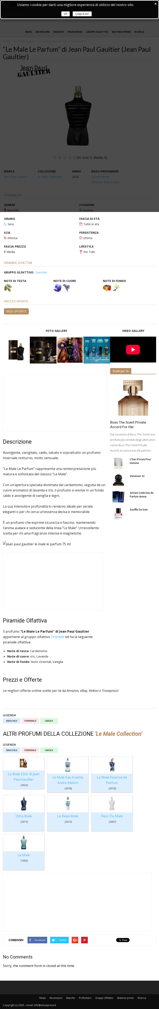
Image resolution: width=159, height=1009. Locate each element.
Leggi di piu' (82, 13)
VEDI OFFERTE (16, 311)
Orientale (41, 272)
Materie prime (125, 998)
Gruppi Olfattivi (104, 998)
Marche (70, 998)
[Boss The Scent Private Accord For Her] (133, 398)
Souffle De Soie (139, 509)
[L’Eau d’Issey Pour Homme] (118, 463)
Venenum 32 (137, 476)
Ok (65, 13)
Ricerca (142, 998)
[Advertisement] (55, 402)
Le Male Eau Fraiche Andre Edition (67, 782)
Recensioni (56, 998)
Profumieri (85, 998)
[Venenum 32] (118, 480)
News (42, 998)
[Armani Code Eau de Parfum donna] (118, 496)
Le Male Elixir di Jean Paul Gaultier (24, 779)
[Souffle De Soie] (118, 513)
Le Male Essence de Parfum (112, 782)
